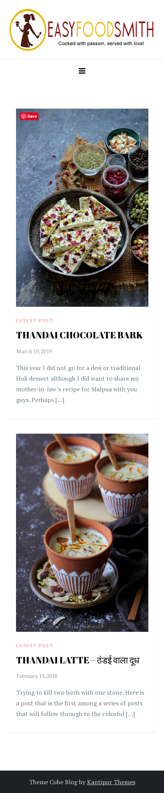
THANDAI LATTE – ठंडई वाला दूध (77, 660)
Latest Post (34, 320)
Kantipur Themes (111, 782)
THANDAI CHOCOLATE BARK (79, 335)
